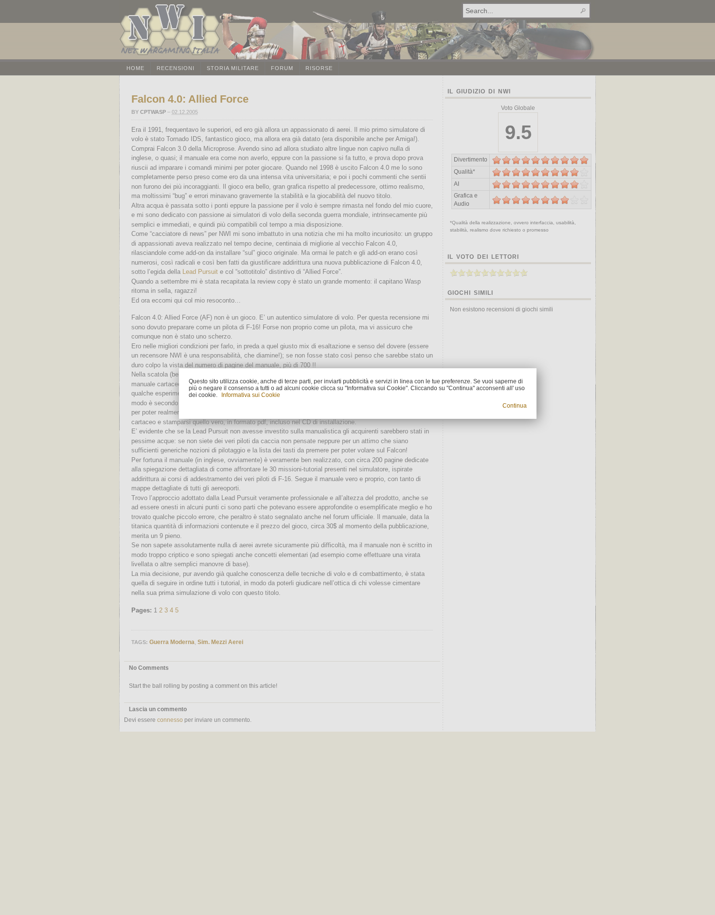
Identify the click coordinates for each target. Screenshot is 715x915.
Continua (514, 405)
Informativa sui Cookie (250, 395)
